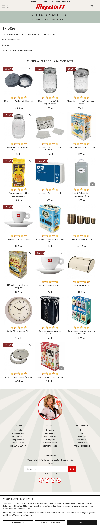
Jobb (82, 430)
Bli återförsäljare (50, 446)
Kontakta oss (18, 433)
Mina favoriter (50, 436)
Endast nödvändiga (50, 523)
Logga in (18, 430)
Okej (81, 523)
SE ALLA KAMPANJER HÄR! (50, 15)
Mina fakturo (17, 436)
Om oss (82, 433)
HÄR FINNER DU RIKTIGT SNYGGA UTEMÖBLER (50, 19)
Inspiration (50, 433)
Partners (82, 436)
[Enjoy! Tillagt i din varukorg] (50, 6)
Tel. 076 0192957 (18, 446)
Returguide (50, 439)
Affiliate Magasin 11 (82, 446)
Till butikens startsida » (11, 39)
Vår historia (82, 442)
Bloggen (50, 430)
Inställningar (18, 523)
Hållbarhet (82, 439)
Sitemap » (6, 45)
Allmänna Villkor (50, 442)
